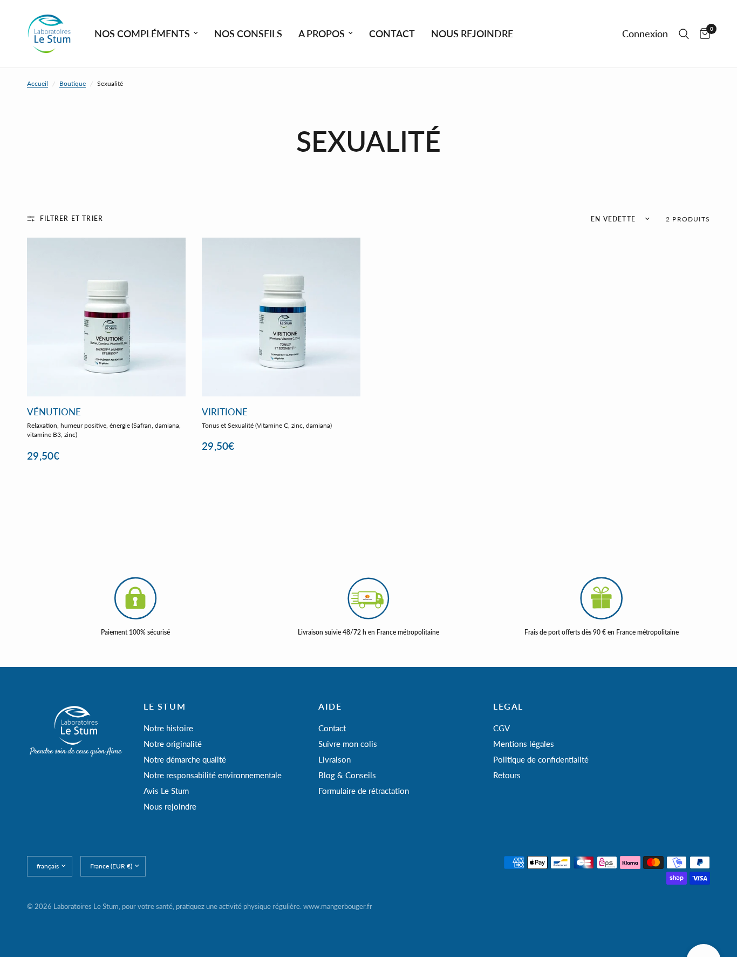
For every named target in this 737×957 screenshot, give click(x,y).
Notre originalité (173, 744)
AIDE (330, 706)
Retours (507, 775)
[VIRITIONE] (281, 317)
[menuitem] (146, 34)
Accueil (37, 83)
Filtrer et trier (71, 218)
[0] (702, 34)
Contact (332, 728)
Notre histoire (168, 728)
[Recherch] (683, 34)
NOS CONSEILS (248, 33)
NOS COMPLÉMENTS (142, 33)
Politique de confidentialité (541, 759)
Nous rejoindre (170, 806)
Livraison (334, 759)
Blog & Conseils (347, 775)
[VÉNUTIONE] (106, 317)
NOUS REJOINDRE (472, 33)
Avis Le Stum (166, 791)
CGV (501, 728)
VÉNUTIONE (54, 412)
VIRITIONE (225, 412)
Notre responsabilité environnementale (213, 775)
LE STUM (165, 706)
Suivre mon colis (347, 744)
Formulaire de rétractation (363, 791)
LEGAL (508, 706)
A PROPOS (321, 33)
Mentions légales (523, 744)
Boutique (72, 83)
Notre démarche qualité (185, 759)
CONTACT (392, 33)
